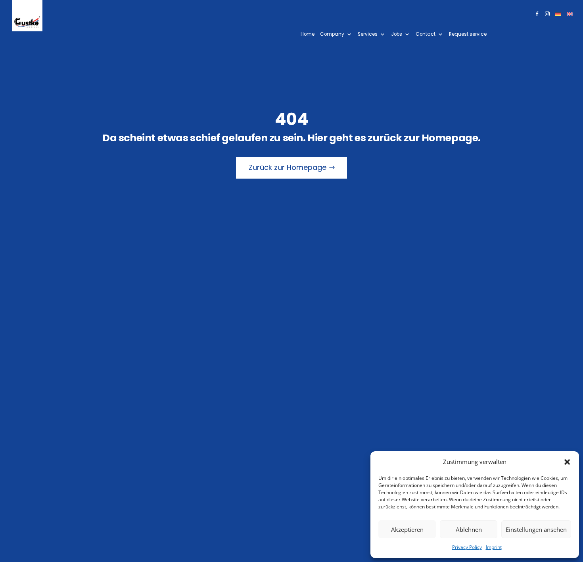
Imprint (494, 547)
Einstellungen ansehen (536, 529)
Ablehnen (469, 529)
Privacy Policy (467, 547)
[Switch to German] (558, 15)
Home (308, 34)
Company (332, 34)
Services (368, 34)
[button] (567, 462)
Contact (425, 34)
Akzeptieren (407, 529)
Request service (468, 34)
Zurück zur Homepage (287, 167)
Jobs (396, 34)
